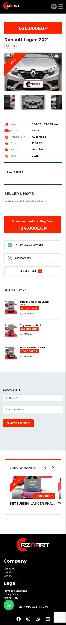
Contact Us (9, 568)
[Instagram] (28, 618)
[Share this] (14, 46)
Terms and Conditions (15, 590)
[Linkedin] (47, 618)
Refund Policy (11, 597)
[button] (7, 102)
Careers (8, 575)
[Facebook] (18, 618)
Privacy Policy (11, 594)
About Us (8, 572)
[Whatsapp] (37, 618)
